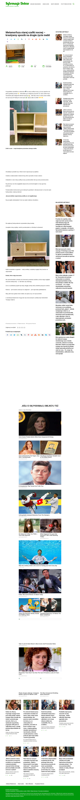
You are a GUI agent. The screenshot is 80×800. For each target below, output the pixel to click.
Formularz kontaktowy (43, 791)
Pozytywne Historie (66, 4)
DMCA (28, 791)
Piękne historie (21, 323)
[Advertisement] (40, 20)
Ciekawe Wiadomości (35, 4)
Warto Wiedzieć (55, 4)
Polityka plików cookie (21, 791)
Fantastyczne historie (11, 323)
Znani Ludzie (46, 4)
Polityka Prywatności (10, 791)
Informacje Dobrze (17, 3)
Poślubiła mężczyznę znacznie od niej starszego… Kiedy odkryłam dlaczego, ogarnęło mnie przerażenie (68, 102)
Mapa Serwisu (34, 791)
